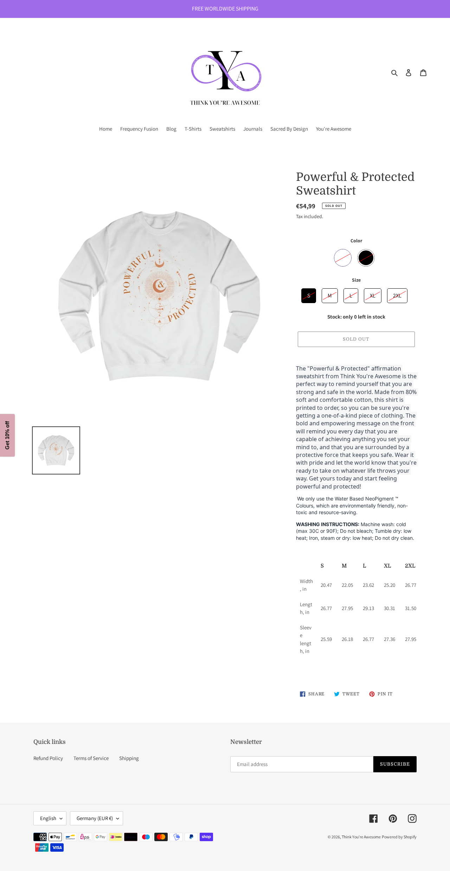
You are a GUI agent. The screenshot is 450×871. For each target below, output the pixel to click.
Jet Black (366, 258)
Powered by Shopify (399, 836)
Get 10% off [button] (7, 435)
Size (356, 280)
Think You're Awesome (361, 836)
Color (356, 240)
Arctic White (343, 258)
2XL (397, 293)
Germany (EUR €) (95, 818)
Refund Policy (48, 758)
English (48, 818)
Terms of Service (91, 758)
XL (372, 293)
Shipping (129, 758)
